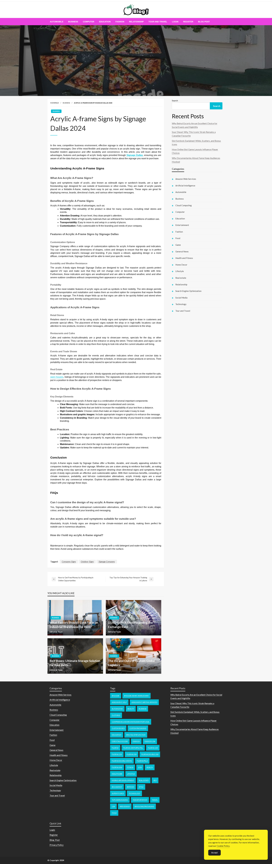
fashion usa (149, 741)
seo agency (117, 787)
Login (175, 22)
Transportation (140, 800)
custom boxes (118, 728)
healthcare (117, 774)
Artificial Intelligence (185, 185)
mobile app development (123, 780)
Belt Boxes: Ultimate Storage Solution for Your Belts (75, 663)
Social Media (181, 297)
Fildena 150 (117, 754)
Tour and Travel (157, 22)
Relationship (136, 22)
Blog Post (204, 22)
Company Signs (69, 561)
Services (130, 787)
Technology (180, 304)
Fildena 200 (132, 754)
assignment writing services (144, 702)
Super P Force (118, 793)
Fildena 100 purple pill (133, 748)
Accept (214, 852)
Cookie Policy (223, 846)
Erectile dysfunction (135, 735)
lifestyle (131, 774)
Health (149, 767)
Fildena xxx (117, 767)
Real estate (180, 278)
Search (175, 100)
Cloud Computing (183, 205)
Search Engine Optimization (188, 291)
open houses (56, 377)
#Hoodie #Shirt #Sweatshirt (136, 696)
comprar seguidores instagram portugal (130, 722)
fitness (130, 767)
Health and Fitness (184, 258)
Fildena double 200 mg (122, 761)
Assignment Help (119, 702)
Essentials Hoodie (120, 741)
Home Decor (181, 264)
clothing (116, 715)
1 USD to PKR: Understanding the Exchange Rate (130, 624)
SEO (155, 780)
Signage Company (107, 561)
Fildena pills (142, 761)
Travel (155, 800)
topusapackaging (120, 800)
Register (188, 22)
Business (73, 22)
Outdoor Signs (87, 561)
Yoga (114, 813)
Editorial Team (56, 632)
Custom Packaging (137, 728)
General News (182, 251)
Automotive (117, 709)
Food (177, 238)
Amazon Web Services (185, 179)
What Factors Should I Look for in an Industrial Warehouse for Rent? (74, 624)
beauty (131, 709)
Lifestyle (179, 271)
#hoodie (115, 696)
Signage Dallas (135, 155)
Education (105, 22)
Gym (140, 767)
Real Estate (144, 780)
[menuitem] (56, 21)
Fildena (115, 748)
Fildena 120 (153, 748)
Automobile (56, 22)
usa (113, 806)
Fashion (119, 22)
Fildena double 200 (149, 754)
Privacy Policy (56, 844)
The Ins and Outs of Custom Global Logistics (131, 663)
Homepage (54, 103)
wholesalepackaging (144, 806)
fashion (136, 741)
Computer (88, 22)
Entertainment (182, 225)
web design (125, 806)
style (141, 787)
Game (178, 245)
